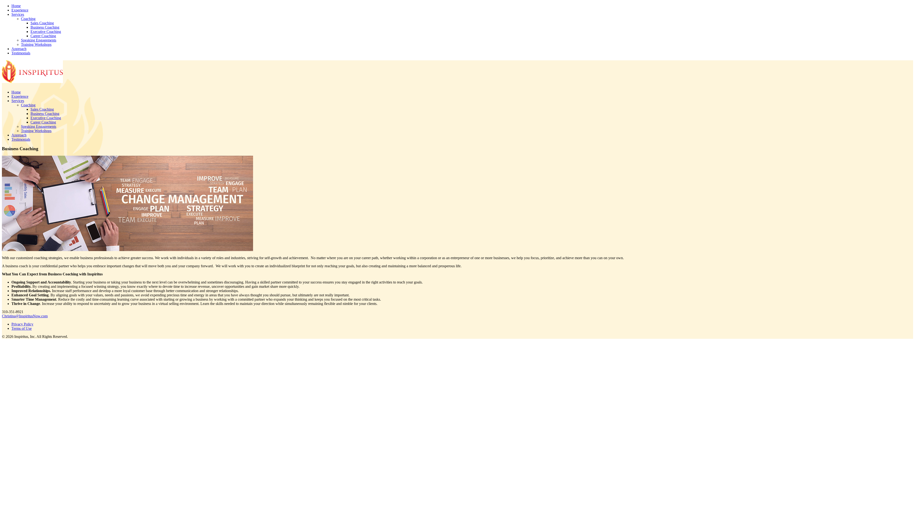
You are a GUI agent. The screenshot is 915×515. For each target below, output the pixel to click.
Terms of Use (21, 328)
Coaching (28, 19)
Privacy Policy (22, 324)
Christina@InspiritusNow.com (25, 316)
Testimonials (20, 53)
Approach (18, 49)
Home (16, 6)
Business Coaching (44, 27)
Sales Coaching (42, 23)
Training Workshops (36, 44)
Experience (19, 10)
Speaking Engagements (38, 40)
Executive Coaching (45, 32)
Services (17, 14)
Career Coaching (43, 36)
